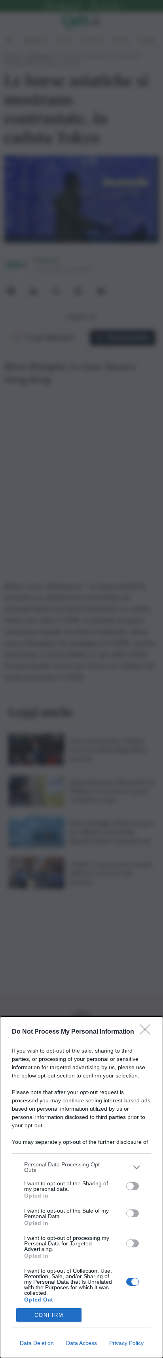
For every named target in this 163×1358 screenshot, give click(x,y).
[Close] (147, 1032)
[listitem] (81, 1167)
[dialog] (81, 1187)
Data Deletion (37, 1343)
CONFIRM (49, 1315)
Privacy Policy (126, 1343)
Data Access (81, 1343)
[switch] (132, 1186)
